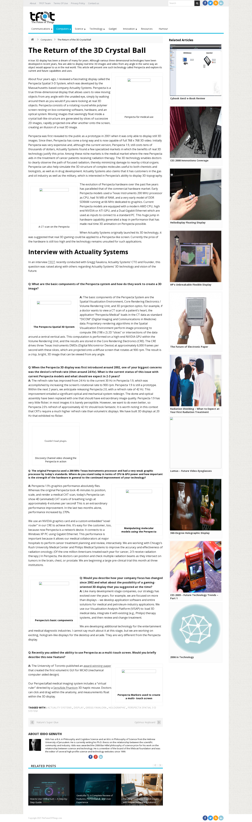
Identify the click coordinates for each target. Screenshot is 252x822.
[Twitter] (210, 3)
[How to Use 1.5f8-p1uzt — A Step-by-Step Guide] (48, 794)
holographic (117, 707)
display (78, 707)
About (33, 3)
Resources (147, 28)
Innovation (129, 28)
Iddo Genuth (51, 734)
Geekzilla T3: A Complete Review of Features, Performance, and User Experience (94, 799)
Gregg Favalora (96, 707)
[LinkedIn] (221, 3)
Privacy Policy (78, 3)
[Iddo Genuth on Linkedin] (101, 757)
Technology (96, 28)
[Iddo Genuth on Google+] (95, 757)
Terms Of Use (61, 3)
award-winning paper (97, 666)
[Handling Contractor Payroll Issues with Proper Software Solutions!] (141, 794)
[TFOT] (42, 16)
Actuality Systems (59, 707)
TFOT (51, 262)
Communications (40, 28)
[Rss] (215, 3)
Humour (163, 28)
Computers (62, 28)
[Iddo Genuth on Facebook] (90, 757)
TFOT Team (45, 3)
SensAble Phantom (65, 688)
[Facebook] (205, 3)
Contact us (93, 3)
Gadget (113, 28)
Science (79, 28)
